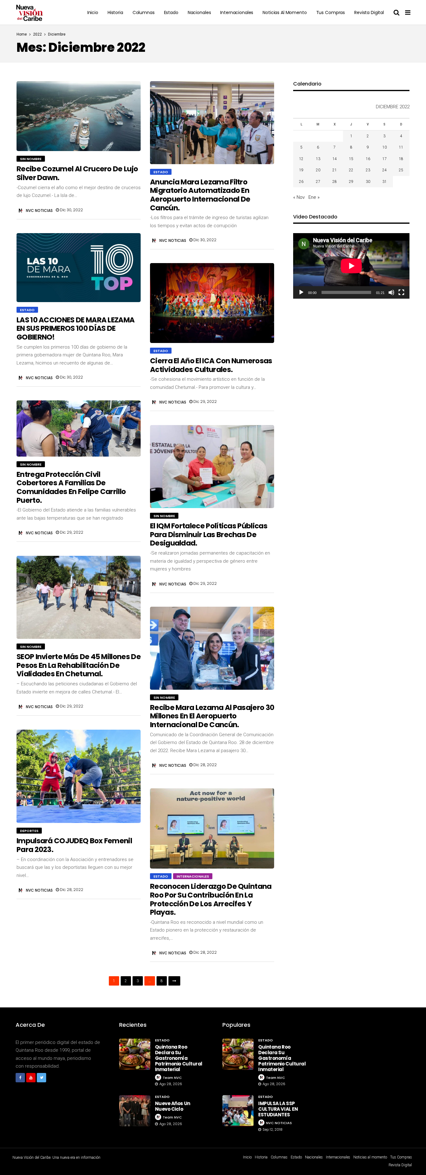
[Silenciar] (391, 292)
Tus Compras (330, 12)
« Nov (299, 197)
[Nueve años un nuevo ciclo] (134, 1110)
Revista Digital (369, 12)
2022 (37, 34)
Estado (171, 12)
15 (351, 159)
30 (368, 181)
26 (301, 181)
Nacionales (199, 12)
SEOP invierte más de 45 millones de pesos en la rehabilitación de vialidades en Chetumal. (79, 665)
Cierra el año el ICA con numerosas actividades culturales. (211, 365)
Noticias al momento (285, 12)
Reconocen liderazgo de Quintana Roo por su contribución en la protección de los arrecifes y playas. (211, 899)
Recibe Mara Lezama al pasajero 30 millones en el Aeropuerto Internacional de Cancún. (212, 716)
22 (351, 170)
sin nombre (30, 158)
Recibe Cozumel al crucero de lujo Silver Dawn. (77, 173)
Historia (115, 12)
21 (334, 170)
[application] (351, 266)
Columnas (144, 12)
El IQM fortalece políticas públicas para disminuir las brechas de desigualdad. (208, 534)
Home (22, 34)
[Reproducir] (301, 292)
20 (318, 170)
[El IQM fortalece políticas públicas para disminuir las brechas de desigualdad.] (212, 466)
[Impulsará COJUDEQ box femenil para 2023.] (79, 776)
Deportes (29, 830)
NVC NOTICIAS (39, 210)
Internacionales (236, 12)
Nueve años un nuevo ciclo (172, 1106)
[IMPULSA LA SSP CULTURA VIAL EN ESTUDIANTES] (238, 1110)
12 (301, 159)
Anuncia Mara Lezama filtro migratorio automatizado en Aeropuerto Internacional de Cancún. (200, 195)
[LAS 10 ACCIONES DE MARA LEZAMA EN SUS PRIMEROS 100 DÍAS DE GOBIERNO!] (79, 267)
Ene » (314, 197)
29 (351, 181)
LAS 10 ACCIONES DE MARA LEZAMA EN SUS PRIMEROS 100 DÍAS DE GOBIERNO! (75, 328)
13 (318, 159)
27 (318, 181)
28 (334, 181)
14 (334, 159)
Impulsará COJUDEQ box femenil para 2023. (74, 845)
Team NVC (172, 1077)
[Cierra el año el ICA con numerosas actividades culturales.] (212, 303)
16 (368, 159)
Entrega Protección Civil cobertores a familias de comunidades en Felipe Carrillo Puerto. (71, 487)
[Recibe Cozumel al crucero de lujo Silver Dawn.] (79, 116)
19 (301, 170)
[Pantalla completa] (401, 292)
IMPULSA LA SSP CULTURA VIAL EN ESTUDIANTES (278, 1109)
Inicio (92, 12)
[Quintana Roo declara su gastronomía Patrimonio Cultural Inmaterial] (134, 1054)
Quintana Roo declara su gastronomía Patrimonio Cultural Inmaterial (178, 1058)
